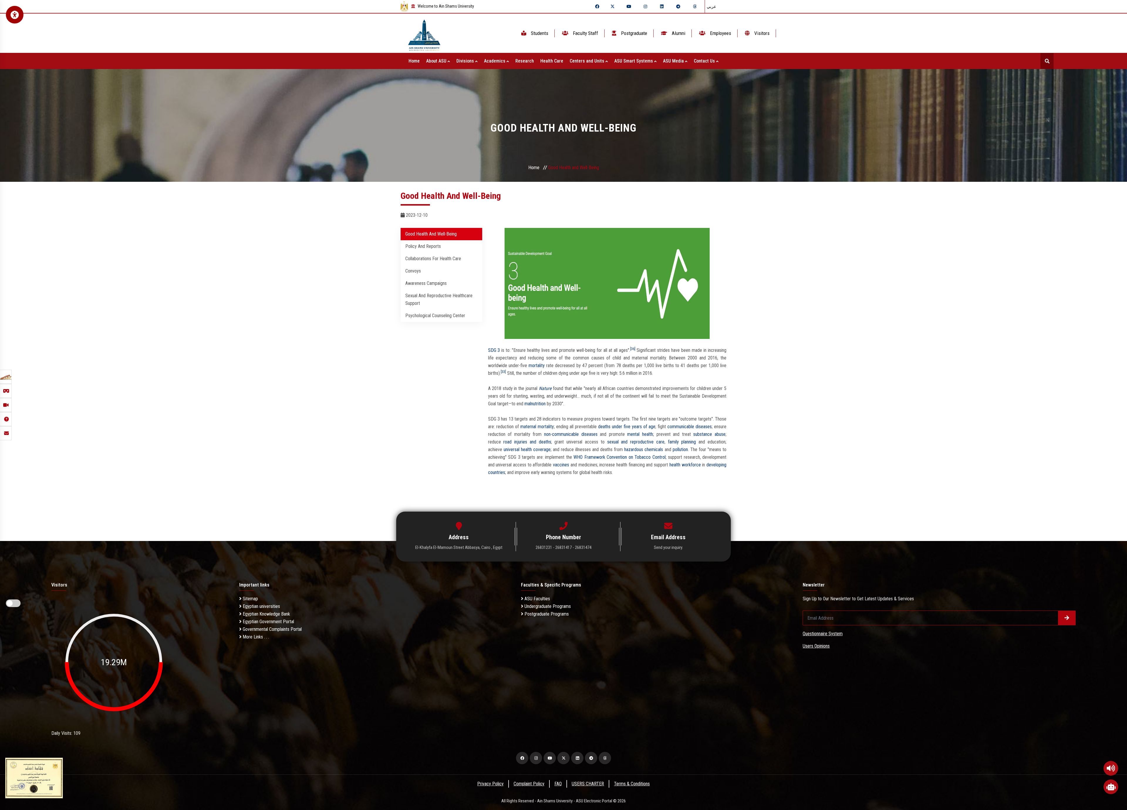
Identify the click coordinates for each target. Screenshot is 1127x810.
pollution (680, 449)
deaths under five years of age (626, 426)
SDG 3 (494, 350)
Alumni (678, 33)
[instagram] (645, 6)
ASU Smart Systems (634, 61)
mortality (537, 365)
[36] (632, 349)
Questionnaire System (823, 633)
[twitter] (612, 6)
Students (539, 33)
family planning (682, 442)
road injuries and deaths (527, 442)
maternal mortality (537, 426)
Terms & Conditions (632, 784)
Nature (545, 388)
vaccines (561, 465)
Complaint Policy (529, 784)
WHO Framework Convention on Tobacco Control (619, 457)
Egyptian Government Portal (268, 621)
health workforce (685, 465)
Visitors (761, 33)
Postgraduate (633, 33)
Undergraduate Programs (547, 606)
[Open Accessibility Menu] (14, 14)
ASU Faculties (536, 598)
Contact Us (705, 61)
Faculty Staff (585, 33)
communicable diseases (689, 426)
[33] (503, 372)
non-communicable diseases (571, 434)
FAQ (558, 784)
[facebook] (597, 6)
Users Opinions (816, 646)
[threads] (694, 6)
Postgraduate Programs (546, 614)
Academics (495, 61)
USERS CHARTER (588, 784)
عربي (711, 6)
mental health (640, 434)
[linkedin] (661, 6)
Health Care (551, 61)
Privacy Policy (490, 784)
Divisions (465, 61)
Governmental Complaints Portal (272, 629)
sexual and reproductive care (635, 442)
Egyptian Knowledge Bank (266, 614)
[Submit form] (1067, 618)
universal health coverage (527, 449)
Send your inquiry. (668, 547)
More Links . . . (255, 637)
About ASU (437, 61)
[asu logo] (424, 33)
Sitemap (250, 598)
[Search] (1047, 61)
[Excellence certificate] (34, 777)
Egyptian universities (261, 606)
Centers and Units (587, 61)
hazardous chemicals (643, 449)
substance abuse (709, 434)
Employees (720, 33)
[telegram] (678, 6)
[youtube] (628, 6)
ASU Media (674, 61)
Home (414, 61)
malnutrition (535, 403)
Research (524, 61)
